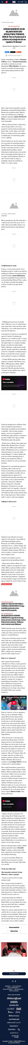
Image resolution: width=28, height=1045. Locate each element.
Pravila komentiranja (13, 987)
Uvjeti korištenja (16, 986)
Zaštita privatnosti (8, 989)
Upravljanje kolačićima (14, 994)
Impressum (7, 986)
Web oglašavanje (18, 989)
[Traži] (26, 2)
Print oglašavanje (14, 990)
